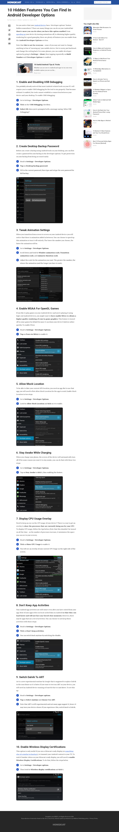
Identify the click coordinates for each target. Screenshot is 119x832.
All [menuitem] (72, 2)
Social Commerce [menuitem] (62, 2)
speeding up (20, 34)
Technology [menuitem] (39, 2)
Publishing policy (84, 818)
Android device (40, 25)
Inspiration (50, 2)
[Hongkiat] (14, 2)
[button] (9, 26)
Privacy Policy (94, 818)
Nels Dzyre (12, 20)
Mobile (20, 20)
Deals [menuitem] (78, 2)
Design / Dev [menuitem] (29, 2)
